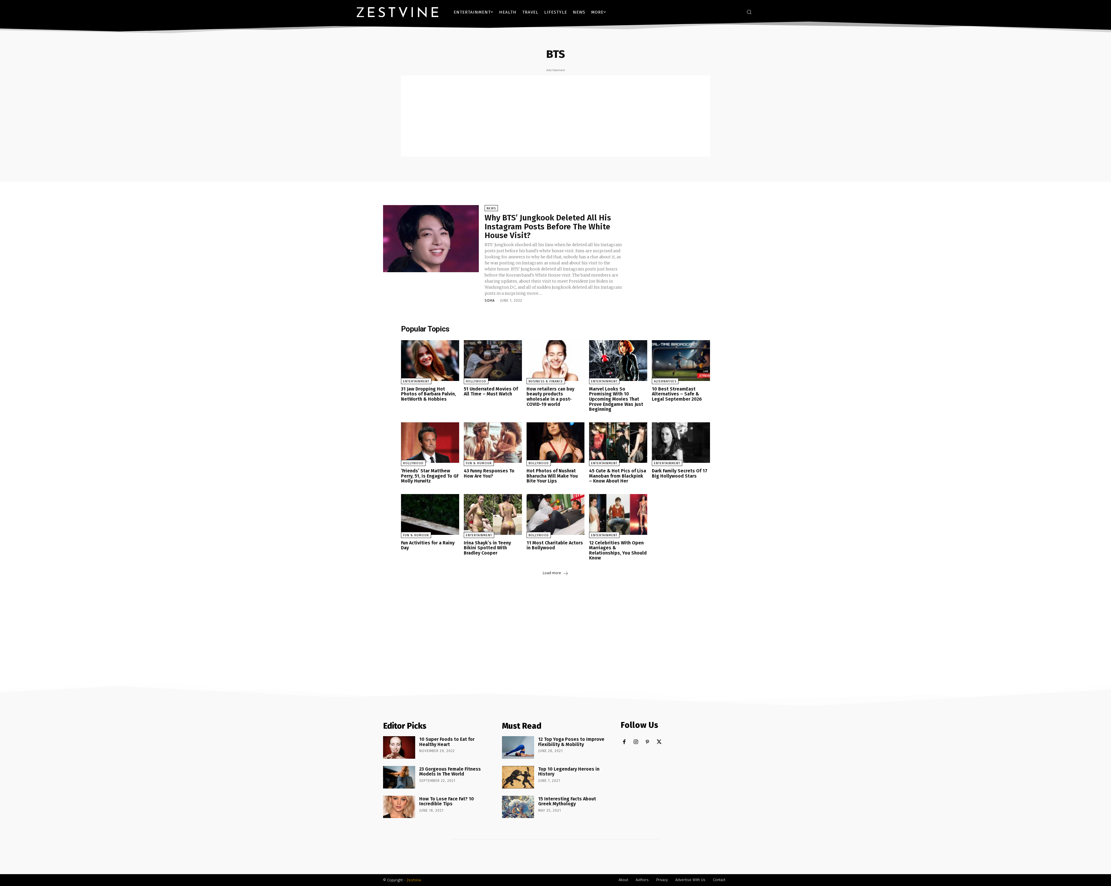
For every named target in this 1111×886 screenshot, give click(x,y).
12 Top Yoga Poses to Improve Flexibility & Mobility (571, 741)
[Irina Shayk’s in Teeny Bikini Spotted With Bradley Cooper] (493, 514)
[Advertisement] (555, 115)
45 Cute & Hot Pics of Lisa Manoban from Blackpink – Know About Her (617, 476)
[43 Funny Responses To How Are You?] (493, 442)
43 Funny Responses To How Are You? (489, 473)
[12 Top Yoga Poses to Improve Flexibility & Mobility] (518, 747)
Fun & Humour (479, 463)
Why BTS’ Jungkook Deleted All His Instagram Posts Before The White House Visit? (548, 226)
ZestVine (413, 880)
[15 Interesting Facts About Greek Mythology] (518, 807)
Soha (490, 301)
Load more (552, 572)
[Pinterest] (647, 742)
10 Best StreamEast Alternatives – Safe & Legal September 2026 (677, 394)
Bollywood (539, 463)
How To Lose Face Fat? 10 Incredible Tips (446, 801)
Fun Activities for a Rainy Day (428, 545)
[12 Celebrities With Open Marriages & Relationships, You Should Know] (618, 514)
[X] (658, 742)
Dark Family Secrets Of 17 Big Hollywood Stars (679, 473)
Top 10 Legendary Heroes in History (568, 771)
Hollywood (476, 381)
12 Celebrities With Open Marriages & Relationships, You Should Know (618, 550)
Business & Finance (546, 381)
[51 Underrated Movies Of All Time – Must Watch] (493, 360)
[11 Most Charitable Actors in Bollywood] (556, 514)
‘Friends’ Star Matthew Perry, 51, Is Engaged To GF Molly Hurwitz (430, 476)
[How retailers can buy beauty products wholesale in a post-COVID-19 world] (556, 360)
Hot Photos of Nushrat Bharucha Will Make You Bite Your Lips (552, 476)
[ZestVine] (397, 12)
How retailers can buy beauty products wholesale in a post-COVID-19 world (550, 396)
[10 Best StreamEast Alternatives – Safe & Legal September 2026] (681, 360)
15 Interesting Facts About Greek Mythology (567, 801)
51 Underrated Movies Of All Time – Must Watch (491, 391)
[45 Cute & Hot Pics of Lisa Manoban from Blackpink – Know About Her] (618, 442)
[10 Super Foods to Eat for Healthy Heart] (399, 747)
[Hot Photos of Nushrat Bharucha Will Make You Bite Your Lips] (556, 442)
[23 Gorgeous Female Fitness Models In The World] (399, 777)
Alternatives (665, 381)
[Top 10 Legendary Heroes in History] (518, 777)
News (491, 208)
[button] (749, 12)
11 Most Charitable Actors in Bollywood (555, 545)
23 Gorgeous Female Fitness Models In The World (450, 771)
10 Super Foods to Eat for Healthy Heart (446, 741)
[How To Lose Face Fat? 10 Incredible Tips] (399, 807)
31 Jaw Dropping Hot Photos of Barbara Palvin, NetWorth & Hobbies (428, 394)
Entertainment (416, 381)
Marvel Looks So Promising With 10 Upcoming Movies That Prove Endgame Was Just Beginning (616, 399)
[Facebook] (624, 742)
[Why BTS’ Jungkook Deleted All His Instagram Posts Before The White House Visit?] (431, 238)
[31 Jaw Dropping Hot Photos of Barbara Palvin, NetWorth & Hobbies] (430, 360)
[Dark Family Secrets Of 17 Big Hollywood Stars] (681, 442)
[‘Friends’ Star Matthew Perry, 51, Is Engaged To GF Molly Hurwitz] (430, 442)
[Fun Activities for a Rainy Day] (430, 514)
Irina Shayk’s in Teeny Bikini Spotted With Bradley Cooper (487, 548)
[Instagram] (635, 742)
